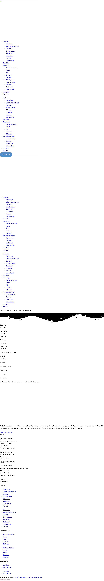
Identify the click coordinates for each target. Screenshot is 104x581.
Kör (7, 72)
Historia (8, 58)
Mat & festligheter (9, 80)
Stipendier (9, 56)
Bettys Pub (9, 87)
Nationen (6, 41)
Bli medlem (9, 44)
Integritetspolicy (24, 577)
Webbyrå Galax (5, 580)
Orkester (9, 75)
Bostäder (6, 63)
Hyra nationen (10, 82)
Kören (5, 539)
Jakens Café (10, 89)
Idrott (8, 70)
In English (6, 92)
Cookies (15, 577)
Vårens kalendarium (12, 46)
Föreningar (6, 65)
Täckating (9, 53)
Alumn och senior (11, 68)
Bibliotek (9, 77)
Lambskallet (10, 60)
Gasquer (8, 84)
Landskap (9, 48)
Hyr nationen (7, 567)
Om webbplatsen (36, 577)
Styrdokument (10, 51)
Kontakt (5, 94)
